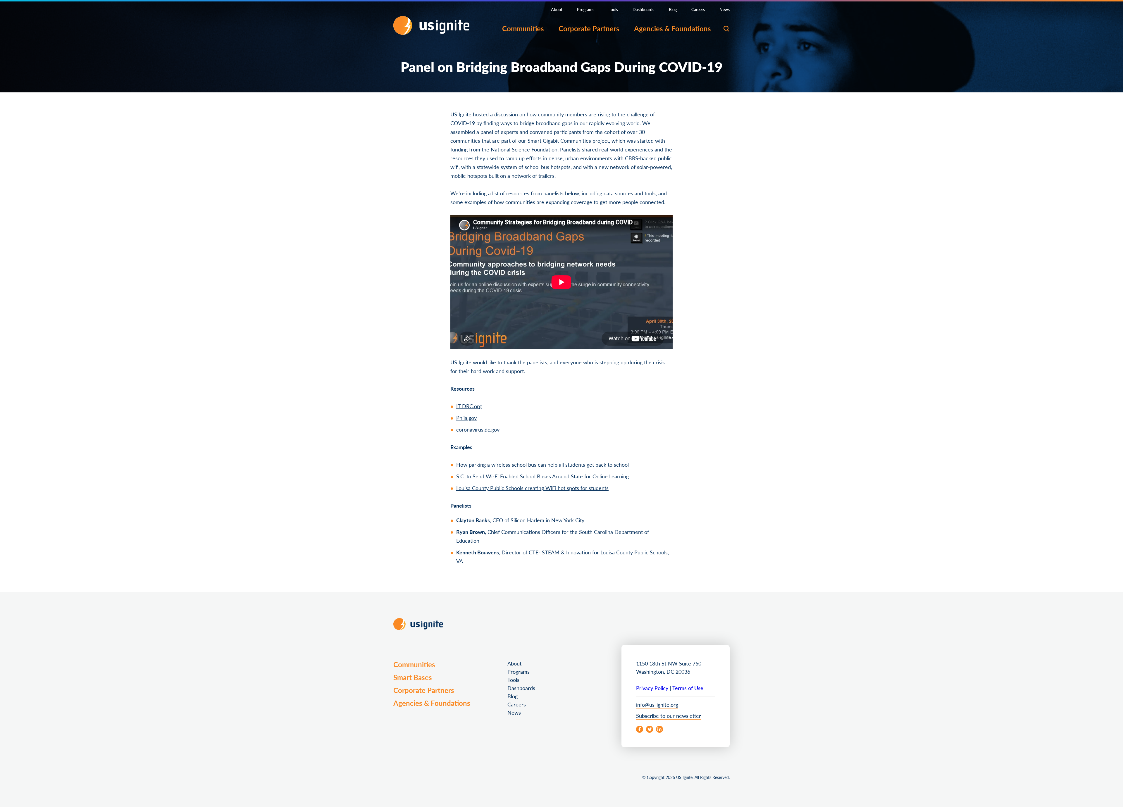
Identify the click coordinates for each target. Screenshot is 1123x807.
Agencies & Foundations (672, 28)
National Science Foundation (524, 149)
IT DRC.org (469, 406)
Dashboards (643, 9)
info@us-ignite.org (657, 704)
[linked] (659, 729)
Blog (673, 9)
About (556, 9)
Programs (585, 9)
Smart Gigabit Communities (559, 140)
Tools (613, 9)
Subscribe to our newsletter (668, 715)
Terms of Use (687, 688)
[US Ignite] (431, 25)
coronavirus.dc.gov (478, 429)
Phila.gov (466, 417)
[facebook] (639, 729)
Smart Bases (412, 677)
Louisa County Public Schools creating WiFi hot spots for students (532, 488)
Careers (698, 9)
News (724, 9)
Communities (523, 28)
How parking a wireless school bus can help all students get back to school (542, 464)
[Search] (726, 28)
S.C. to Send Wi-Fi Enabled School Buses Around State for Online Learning (542, 476)
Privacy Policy (652, 688)
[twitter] (649, 729)
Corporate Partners (589, 28)
